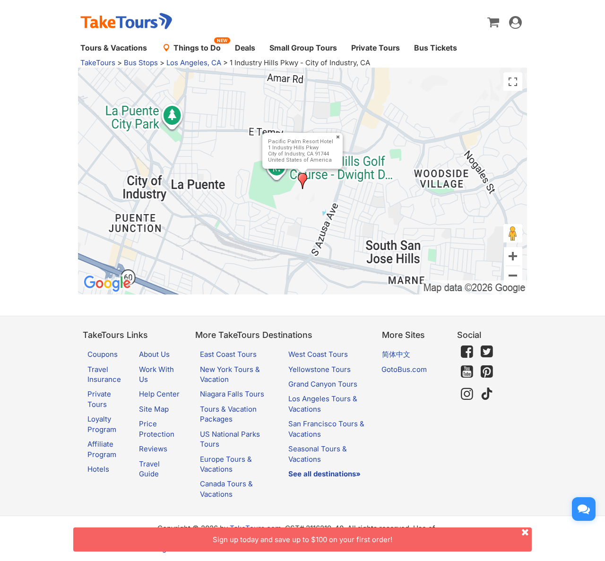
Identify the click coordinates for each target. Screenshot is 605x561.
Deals (245, 47)
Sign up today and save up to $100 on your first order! (302, 539)
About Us (154, 354)
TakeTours (97, 62)
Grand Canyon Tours (322, 384)
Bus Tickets (435, 47)
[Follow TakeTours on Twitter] (487, 352)
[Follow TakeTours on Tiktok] (487, 394)
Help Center (159, 393)
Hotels (98, 469)
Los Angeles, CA (193, 62)
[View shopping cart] (493, 21)
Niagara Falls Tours (232, 393)
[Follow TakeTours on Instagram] (467, 394)
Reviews (153, 448)
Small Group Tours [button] (303, 47)
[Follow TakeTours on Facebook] (467, 352)
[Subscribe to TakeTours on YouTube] (467, 372)
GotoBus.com (404, 369)
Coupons (102, 354)
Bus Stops (141, 62)
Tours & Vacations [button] (113, 47)
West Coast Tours (318, 354)
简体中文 (396, 354)
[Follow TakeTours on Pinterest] (487, 372)
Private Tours (375, 47)
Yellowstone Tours (319, 369)
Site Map (154, 409)
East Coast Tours (228, 354)
